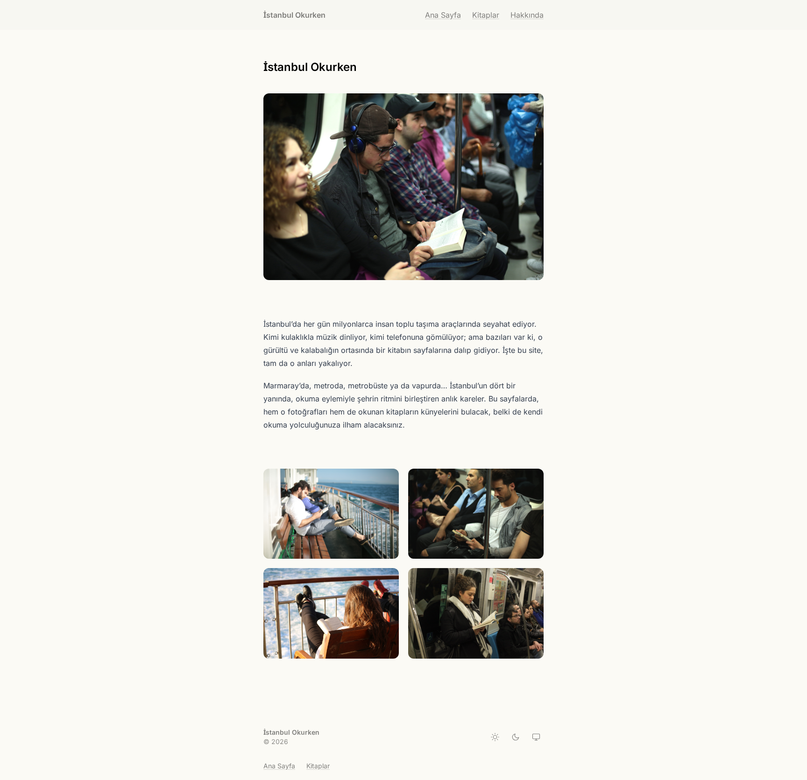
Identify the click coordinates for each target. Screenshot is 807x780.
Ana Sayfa (443, 15)
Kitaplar (485, 15)
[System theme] (536, 737)
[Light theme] (495, 737)
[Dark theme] (515, 737)
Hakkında (527, 15)
